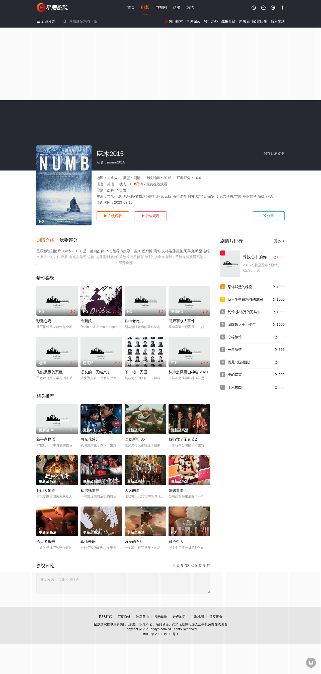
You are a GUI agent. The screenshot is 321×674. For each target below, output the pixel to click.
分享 (268, 216)
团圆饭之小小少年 (242, 324)
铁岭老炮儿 (134, 321)
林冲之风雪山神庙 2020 (188, 372)
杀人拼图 (235, 387)
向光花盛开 (90, 439)
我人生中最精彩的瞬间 (245, 299)
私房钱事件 (90, 490)
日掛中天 (176, 541)
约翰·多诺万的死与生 (244, 312)
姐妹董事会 (178, 490)
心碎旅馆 (235, 337)
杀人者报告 (45, 541)
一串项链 (235, 350)
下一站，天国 (136, 372)
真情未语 (88, 541)
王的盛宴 (235, 375)
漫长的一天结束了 (96, 372)
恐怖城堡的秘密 (240, 287)
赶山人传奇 (45, 490)
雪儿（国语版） (240, 362)
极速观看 (150, 216)
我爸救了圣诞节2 (183, 439)
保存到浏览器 (274, 153)
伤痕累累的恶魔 (49, 372)
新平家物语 (45, 439)
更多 (279, 241)
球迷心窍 (43, 321)
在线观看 (113, 216)
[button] (47, 240)
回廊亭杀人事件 (182, 321)
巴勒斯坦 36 (135, 439)
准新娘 (86, 321)
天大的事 (132, 490)
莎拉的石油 (134, 541)
